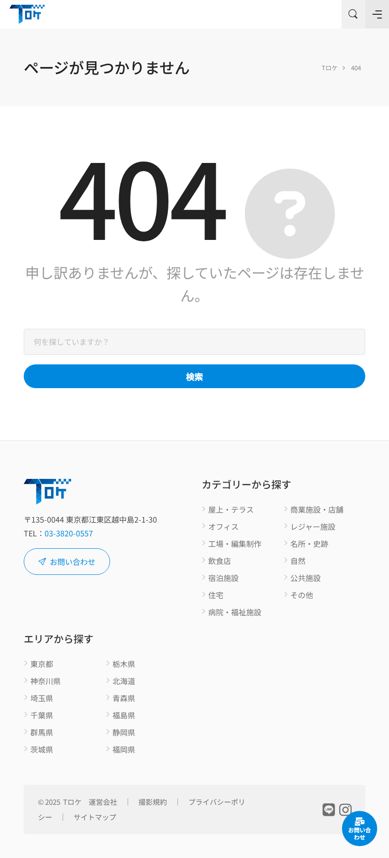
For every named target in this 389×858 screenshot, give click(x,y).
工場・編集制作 (234, 544)
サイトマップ (95, 817)
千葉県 (41, 715)
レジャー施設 (312, 527)
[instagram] (345, 808)
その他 (301, 595)
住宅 (215, 595)
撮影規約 (153, 802)
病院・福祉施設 (234, 612)
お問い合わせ (72, 561)
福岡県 (123, 749)
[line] (328, 808)
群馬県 (41, 732)
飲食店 (219, 561)
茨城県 (41, 749)
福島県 (123, 715)
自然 (298, 561)
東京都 (41, 664)
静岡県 (123, 732)
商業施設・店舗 (316, 510)
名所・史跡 (309, 544)
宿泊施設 (223, 578)
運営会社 (103, 802)
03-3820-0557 (69, 533)
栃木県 (123, 664)
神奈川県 (45, 681)
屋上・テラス (231, 510)
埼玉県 (41, 698)
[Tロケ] (27, 14)
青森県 (123, 698)
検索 (194, 376)
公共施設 (305, 578)
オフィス (223, 527)
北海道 (123, 681)
